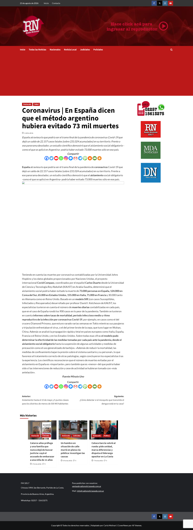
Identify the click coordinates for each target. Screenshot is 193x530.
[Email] (95, 158)
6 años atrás (28, 133)
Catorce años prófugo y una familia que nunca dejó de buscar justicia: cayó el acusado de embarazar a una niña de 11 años (42, 451)
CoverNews (123, 525)
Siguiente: (102, 400)
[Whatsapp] (61, 158)
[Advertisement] (96, 74)
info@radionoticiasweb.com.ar (90, 491)
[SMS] (85, 158)
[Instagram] (66, 158)
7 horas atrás (98, 460)
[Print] (90, 158)
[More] (99, 158)
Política (106, 436)
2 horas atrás (36, 464)
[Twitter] (51, 158)
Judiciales (85, 49)
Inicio (46, 3)
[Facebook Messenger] (71, 158)
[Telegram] (80, 158)
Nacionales (55, 49)
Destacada (27, 104)
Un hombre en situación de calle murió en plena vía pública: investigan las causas (73, 449)
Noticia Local (70, 49)
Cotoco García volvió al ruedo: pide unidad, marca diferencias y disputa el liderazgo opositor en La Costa (104, 449)
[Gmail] (75, 158)
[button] (171, 49)
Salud (36, 104)
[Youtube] (56, 158)
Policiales (98, 49)
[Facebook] (47, 158)
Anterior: (45, 400)
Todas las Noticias (37, 49)
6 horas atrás (67, 460)
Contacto (56, 3)
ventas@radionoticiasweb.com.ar (86, 486)
